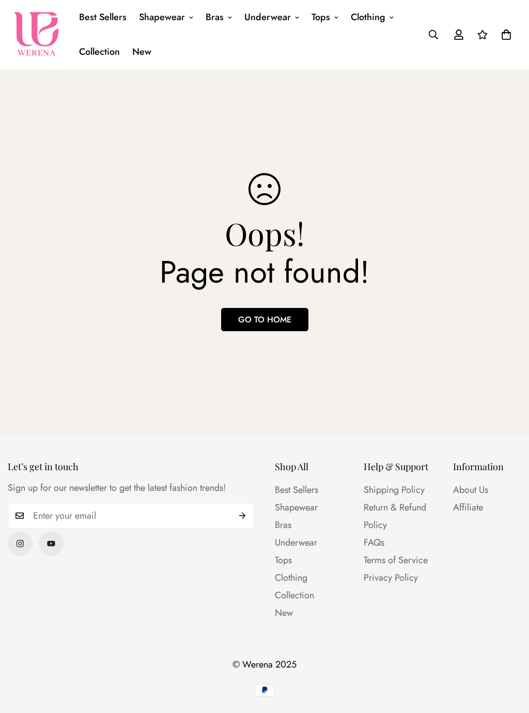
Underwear (267, 17)
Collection (99, 51)
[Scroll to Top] (509, 657)
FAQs (374, 542)
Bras (215, 17)
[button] (506, 35)
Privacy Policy (391, 577)
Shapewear (162, 17)
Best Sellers (103, 17)
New (141, 51)
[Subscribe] (242, 516)
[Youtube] (51, 543)
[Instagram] (20, 543)
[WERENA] (36, 34)
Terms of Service (396, 560)
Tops (321, 17)
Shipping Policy (394, 490)
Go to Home (264, 320)
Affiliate (468, 507)
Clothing (368, 17)
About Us (470, 490)
